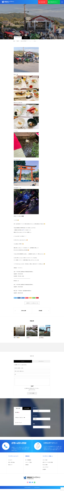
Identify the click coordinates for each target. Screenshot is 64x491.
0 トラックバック (41, 361)
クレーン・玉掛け (28, 462)
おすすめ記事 (26, 408)
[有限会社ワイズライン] (8, 2)
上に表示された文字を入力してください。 (32, 388)
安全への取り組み (11, 462)
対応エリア (10, 464)
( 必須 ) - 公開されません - (19, 371)
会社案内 (44, 469)
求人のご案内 (45, 464)
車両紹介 (27, 464)
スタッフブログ (18, 37)
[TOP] (32, 438)
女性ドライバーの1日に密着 (48, 462)
